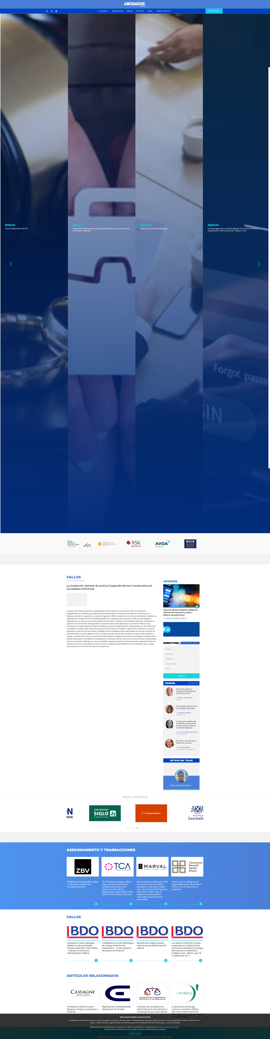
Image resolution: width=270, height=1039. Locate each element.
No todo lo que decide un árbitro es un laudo (186, 742)
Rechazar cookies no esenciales (168, 1027)
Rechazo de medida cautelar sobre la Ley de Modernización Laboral (151, 945)
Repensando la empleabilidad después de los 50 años (116, 1008)
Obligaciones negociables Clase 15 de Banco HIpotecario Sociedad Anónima (82, 884)
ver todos (192, 683)
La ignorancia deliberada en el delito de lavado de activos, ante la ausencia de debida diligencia (186, 724)
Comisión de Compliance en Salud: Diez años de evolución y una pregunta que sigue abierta (152, 1009)
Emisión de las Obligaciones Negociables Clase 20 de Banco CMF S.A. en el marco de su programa (187, 885)
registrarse (214, 11)
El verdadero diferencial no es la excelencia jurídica (187, 707)
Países (150, 11)
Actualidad (103, 11)
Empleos (130, 11)
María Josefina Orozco (180, 785)
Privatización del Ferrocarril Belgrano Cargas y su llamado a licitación (82, 1009)
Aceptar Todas (135, 1034)
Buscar (181, 676)
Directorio (140, 11)
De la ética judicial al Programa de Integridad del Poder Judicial (186, 691)
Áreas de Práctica (164, 11)
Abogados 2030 (117, 11)
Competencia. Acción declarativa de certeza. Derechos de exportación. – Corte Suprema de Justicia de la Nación (118, 947)
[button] (47, 11)
